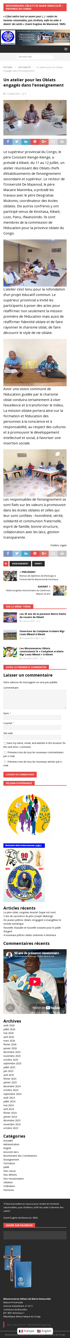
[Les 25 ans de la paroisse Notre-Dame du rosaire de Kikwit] (10, 617)
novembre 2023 (12, 1124)
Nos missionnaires (13, 1178)
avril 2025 (8, 1075)
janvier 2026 (10, 1048)
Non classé (9, 1171)
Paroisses (8, 1190)
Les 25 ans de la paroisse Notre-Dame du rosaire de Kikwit (43, 615)
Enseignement (20, 563)
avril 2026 (8, 1036)
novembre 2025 (12, 1056)
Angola (7, 1148)
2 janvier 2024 (28, 621)
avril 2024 (8, 1109)
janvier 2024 (10, 1116)
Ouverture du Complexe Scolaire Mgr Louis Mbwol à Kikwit (42, 633)
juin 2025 (8, 1071)
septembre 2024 (12, 1094)
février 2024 (9, 1112)
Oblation (8, 1182)
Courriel (8, 723)
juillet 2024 (9, 1101)
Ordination (9, 1186)
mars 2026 (9, 1040)
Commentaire (11, 687)
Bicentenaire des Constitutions (20, 1155)
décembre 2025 (12, 1052)
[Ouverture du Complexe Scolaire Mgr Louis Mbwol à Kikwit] (10, 635)
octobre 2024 (10, 1090)
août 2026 (9, 1025)
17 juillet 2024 (13, 93)
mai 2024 (8, 1105)
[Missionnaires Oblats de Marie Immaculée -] (35, 43)
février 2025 (9, 1078)
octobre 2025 (10, 1059)
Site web (8, 733)
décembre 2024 (12, 1086)
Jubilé (6, 1167)
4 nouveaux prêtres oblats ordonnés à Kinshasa (29, 935)
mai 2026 (8, 1033)
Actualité (8, 1140)
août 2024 (9, 1097)
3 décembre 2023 (30, 658)
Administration (11, 1144)
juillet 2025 (9, 1067)
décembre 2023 (12, 1120)
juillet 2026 (9, 1029)
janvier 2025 (10, 1082)
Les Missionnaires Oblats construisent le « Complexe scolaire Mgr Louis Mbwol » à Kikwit (42, 651)
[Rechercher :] (35, 56)
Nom (6, 713)
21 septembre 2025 (30, 638)
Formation (9, 1163)
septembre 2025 (12, 1063)
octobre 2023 (10, 1128)
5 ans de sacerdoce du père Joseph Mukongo (28, 916)
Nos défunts (10, 1174)
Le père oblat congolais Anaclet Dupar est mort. (29, 912)
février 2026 (9, 1044)
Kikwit (38, 563)
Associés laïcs (11, 1152)
